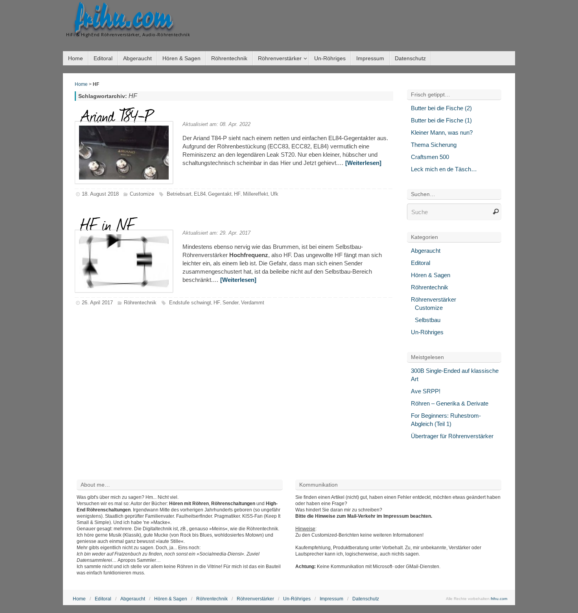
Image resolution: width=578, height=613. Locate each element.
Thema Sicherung (434, 144)
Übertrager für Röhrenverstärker (452, 436)
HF (237, 194)
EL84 (200, 194)
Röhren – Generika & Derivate (449, 403)
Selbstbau (427, 320)
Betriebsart (179, 194)
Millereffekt (255, 194)
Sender (231, 303)
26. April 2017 (97, 303)
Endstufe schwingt (190, 303)
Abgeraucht (425, 250)
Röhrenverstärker (433, 299)
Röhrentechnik (140, 303)
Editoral (420, 262)
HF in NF (108, 224)
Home (81, 84)
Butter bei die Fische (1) (441, 120)
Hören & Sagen (430, 275)
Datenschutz (365, 599)
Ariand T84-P (117, 115)
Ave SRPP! (425, 391)
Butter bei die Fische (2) (441, 108)
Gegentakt (220, 194)
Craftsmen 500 (430, 157)
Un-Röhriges (427, 332)
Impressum (331, 599)
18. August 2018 (100, 194)
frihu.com (123, 18)
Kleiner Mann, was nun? (442, 132)
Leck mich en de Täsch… (444, 169)
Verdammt (252, 303)
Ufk (274, 194)
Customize (142, 194)
